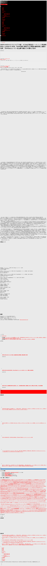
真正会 (36, 511)
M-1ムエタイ (23, 490)
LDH (35, 489)
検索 (3, 8)
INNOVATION (3, 486)
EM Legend (39, 482)
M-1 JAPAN (20, 490)
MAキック (35, 490)
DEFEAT (33, 482)
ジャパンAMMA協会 (15, 502)
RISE (35, 494)
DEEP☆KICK (28, 482)
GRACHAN (10, 484)
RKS (42, 494)
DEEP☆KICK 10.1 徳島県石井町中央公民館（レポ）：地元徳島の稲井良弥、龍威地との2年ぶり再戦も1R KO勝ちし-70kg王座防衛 (22, 385)
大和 (26, 508)
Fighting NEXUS (13, 483)
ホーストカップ (14, 505)
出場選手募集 (20, 508)
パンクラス (36, 504)
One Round (25, 493)
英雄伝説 (5, 512)
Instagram (3, 19)
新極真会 (8, 510)
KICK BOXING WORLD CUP (19, 487)
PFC (36, 493)
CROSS (5, 482)
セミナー (14, 504)
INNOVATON (8, 486)
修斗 (1, 508)
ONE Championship (18, 493)
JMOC (45, 486)
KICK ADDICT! (13, 487)
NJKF (41, 491)
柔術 (39, 510)
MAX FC (32, 490)
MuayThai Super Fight (5, 491)
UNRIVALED (42, 497)
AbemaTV (8, 479)
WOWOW (24, 498)
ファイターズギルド (42, 504)
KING (27, 487)
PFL (38, 493)
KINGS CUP (41, 487)
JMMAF (36, 486)
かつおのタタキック (6, 499)
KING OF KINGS (30, 487)
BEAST (27, 479)
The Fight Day (3, 497)
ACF (12, 479)
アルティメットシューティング (33, 499)
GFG (24, 483)
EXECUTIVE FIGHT (2, 483)
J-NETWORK (23, 486)
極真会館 (18, 511)
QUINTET (15, 494)
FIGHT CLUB (7, 483)
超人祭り (10, 512)
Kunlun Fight (32, 489)
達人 (13, 512)
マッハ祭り (22, 505)
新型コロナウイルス (41, 508)
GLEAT (37, 483)
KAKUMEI (7, 487)
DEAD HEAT (11, 482)
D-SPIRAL (7, 482)
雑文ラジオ (19, 512)
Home (3, 7)
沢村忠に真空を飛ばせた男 (29, 511)
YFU (32, 498)
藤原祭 (7, 512)
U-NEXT (30, 497)
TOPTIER (18, 497)
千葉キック (23, 508)
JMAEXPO (33, 486)
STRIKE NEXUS (36, 495)
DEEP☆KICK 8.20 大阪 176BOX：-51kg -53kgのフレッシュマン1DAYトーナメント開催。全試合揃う (18, 370)
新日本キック (3, 510)
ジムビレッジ (4, 15)
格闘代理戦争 (3, 511)
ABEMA (4, 479)
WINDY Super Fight (18, 498)
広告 (30, 508)
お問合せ (3, 17)
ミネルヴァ (31, 505)
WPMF (26, 498)
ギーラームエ (11, 500)
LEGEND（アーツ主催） (42, 489)
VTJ (44, 497)
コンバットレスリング (29, 500)
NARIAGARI (24, 491)
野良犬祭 (16, 512)
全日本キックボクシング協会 (8, 508)
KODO (9, 489)
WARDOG (4, 498)
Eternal (44, 482)
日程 (3, 12)
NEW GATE (28, 491)
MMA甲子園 (43, 490)
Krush (26, 489)
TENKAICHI (43, 495)
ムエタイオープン (40, 505)
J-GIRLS (19, 486)
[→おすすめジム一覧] (7, 58)
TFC (0, 497)
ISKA (14, 486)
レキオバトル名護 (29, 507)
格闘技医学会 (8, 511)
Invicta (11, 486)
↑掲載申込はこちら (7, 556)
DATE (9, 482)
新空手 (11, 510)
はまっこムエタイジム (17, 499)
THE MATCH (7, 497)
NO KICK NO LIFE (4, 493)
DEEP (15, 482)
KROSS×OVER (21, 489)
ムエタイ (35, 505)
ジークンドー (39, 502)
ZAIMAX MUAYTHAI (38, 498)
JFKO (31, 486)
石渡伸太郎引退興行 (40, 511)
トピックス (4, 11)
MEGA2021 (38, 490)
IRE (12, 486)
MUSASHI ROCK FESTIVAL (14, 491)
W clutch (13, 498)
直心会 (34, 511)
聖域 (3, 512)
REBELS (28, 494)
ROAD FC (44, 494)
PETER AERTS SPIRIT (32, 493)
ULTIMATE (38, 497)
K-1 (1, 487)
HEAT (19, 484)
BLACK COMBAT (42, 479)
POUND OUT (44, 493)
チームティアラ (22, 504)
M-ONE (26, 490)
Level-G (16, 490)
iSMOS (16, 486)
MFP (40, 490)
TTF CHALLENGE (23, 497)
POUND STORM (2, 494)
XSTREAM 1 (29, 498)
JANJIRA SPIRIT (28, 486)
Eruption (42, 482)
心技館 (32, 508)
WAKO (1, 498)
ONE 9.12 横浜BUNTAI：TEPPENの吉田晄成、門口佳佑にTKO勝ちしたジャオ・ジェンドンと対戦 (17, 437)
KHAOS (9, 487)
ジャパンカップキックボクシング (23, 502)
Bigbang (36, 479)
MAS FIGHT (29, 490)
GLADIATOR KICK (34, 483)
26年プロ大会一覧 (7, 13)
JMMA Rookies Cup (40, 486)
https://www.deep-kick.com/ (24, 319)
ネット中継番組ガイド (28, 504)
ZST (42, 498)
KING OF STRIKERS (36, 487)
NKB (44, 491)
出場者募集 (16, 508)
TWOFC (27, 497)
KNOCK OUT (4, 489)
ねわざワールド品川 (12, 499)
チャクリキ (18, 504)
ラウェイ (9, 507)
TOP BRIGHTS (14, 497)
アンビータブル (39, 499)
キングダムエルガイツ (5, 500)
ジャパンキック (33, 502)
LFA (17, 490)
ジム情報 (10, 502)
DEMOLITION (36, 482)
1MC (1, 479)
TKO (11, 497)
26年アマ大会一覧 (7, 14)
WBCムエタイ (9, 498)
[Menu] (0, 6)
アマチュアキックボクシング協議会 (24, 499)
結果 (3, 550)
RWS (4, 495)
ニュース (3, 42)
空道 (1, 512)
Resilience (32, 494)
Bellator (29, 479)
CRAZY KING (2, 482)
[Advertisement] (17, 39)
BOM (5, 481)
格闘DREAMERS (43, 510)
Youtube (3, 20)
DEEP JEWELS (21, 482)
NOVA (9, 493)
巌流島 (28, 508)
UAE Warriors (32, 497)
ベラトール (4, 505)
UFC (35, 497)
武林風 (23, 511)
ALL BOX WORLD (20, 479)
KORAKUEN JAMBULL (14, 489)
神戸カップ (44, 511)
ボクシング (19, 505)
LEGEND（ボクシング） (3, 490)
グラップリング (20, 500)
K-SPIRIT (4, 487)
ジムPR (7, 502)
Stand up (31, 495)
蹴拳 (12, 512)
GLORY (39, 483)
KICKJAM (25, 487)
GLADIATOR (28, 483)
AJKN (16, 479)
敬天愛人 (34, 508)
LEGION (8, 490)
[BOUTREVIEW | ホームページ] (4, 4)
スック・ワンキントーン (7, 504)
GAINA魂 (22, 483)
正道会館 (21, 511)
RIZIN (39, 494)
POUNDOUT (41, 493)
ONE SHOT (28, 493)
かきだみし (2, 499)
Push (3, 9)
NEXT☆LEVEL (33, 491)
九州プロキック (36, 507)
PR (6, 494)
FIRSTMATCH (19, 483)
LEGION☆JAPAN (12, 490)
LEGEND (37, 489)
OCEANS (11, 493)
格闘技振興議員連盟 (13, 511)
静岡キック (22, 512)
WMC (21, 498)
